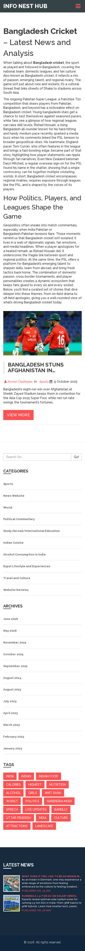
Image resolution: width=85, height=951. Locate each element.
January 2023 (12, 748)
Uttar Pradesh (18, 818)
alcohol (13, 793)
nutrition (57, 784)
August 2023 (12, 689)
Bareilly (61, 809)
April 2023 (10, 713)
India (42, 818)
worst (12, 801)
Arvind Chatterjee (20, 381)
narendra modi (59, 801)
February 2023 (13, 736)
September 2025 (15, 666)
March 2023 (11, 724)
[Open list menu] (79, 6)
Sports (44, 381)
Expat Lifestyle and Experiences (26, 566)
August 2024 (12, 678)
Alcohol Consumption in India (24, 554)
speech (12, 809)
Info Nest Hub (25, 6)
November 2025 (14, 642)
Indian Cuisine (13, 542)
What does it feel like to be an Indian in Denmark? (50, 876)
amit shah (53, 793)
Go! (76, 457)
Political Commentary (19, 519)
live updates (36, 809)
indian (26, 776)
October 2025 (13, 654)
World (7, 507)
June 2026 (10, 619)
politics (32, 801)
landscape (44, 826)
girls (32, 793)
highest (35, 784)
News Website (13, 495)
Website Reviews (16, 589)
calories (13, 784)
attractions (17, 826)
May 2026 (10, 630)
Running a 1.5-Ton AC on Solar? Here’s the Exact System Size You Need (49, 896)
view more (18, 415)
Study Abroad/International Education (31, 531)
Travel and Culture (16, 578)
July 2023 (9, 701)
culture (61, 818)
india (10, 776)
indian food (48, 776)
